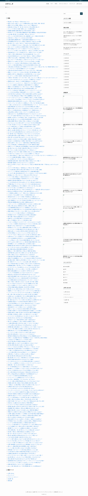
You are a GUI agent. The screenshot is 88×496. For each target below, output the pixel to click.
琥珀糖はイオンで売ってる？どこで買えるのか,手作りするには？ (23, 175)
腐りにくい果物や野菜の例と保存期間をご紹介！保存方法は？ (22, 446)
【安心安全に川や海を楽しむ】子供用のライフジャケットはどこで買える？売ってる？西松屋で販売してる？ (33, 66)
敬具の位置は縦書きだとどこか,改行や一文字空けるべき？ (21, 270)
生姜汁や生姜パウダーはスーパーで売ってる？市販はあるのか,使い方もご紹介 (26, 401)
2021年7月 (66, 82)
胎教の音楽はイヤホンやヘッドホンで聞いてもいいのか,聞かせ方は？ (24, 211)
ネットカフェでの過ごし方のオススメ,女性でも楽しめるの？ (22, 332)
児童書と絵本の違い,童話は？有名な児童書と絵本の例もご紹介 (22, 383)
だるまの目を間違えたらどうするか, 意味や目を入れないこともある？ (24, 303)
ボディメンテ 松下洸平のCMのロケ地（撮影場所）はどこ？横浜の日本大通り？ (26, 36)
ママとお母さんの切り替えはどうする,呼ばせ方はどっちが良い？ (23, 325)
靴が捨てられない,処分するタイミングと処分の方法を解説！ (22, 225)
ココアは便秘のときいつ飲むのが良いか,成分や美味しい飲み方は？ (23, 426)
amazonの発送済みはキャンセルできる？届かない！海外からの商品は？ (24, 56)
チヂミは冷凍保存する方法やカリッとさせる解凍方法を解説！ (22, 238)
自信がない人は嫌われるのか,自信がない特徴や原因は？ (21, 402)
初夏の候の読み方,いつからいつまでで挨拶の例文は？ (20, 464)
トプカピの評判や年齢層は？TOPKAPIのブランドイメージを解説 (23, 178)
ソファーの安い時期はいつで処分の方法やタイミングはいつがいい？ (24, 176)
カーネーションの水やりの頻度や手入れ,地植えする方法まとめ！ (23, 392)
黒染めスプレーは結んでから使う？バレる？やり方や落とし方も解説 (24, 61)
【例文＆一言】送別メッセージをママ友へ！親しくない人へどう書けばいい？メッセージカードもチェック (32, 77)
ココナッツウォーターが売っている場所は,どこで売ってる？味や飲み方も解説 (26, 103)
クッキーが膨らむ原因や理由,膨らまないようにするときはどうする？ (24, 381)
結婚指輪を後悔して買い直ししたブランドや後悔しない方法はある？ (24, 265)
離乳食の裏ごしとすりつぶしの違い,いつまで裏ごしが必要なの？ (23, 269)
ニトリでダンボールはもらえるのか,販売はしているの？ (21, 247)
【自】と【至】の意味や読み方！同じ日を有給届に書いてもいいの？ (24, 54)
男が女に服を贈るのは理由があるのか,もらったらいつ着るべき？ (23, 435)
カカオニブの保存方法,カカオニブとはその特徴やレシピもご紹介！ (23, 370)
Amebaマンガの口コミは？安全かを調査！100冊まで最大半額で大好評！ (25, 139)
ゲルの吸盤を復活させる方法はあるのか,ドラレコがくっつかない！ (23, 279)
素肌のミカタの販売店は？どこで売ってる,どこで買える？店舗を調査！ (24, 86)
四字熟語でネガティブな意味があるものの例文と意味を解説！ (22, 214)
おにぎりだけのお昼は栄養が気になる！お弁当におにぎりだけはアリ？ (24, 131)
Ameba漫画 (67, 266)
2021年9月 (66, 76)
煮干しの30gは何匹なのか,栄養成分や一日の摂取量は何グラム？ (23, 373)
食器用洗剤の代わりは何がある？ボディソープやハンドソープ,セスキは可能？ (26, 460)
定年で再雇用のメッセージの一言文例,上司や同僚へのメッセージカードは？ (25, 200)
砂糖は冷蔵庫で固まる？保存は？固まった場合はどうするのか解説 (23, 121)
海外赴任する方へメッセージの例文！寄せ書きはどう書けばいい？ (23, 196)
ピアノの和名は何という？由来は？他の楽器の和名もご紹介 (22, 126)
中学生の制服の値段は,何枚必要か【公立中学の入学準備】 (21, 287)
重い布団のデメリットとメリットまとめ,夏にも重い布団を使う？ (23, 261)
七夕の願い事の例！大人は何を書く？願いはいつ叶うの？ (21, 34)
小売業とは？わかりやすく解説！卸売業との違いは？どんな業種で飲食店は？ (26, 151)
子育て (66, 279)
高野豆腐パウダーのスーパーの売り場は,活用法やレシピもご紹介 (23, 449)
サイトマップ (11, 475)
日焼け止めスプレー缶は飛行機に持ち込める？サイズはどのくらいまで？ (25, 113)
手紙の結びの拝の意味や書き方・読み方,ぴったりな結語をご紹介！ (23, 256)
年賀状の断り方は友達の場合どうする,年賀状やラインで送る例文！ (23, 348)
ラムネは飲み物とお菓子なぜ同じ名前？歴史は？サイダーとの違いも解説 (25, 169)
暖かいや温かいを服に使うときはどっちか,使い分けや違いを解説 (23, 281)
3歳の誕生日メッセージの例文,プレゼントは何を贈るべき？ (22, 307)
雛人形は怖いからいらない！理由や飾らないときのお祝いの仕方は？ (24, 357)
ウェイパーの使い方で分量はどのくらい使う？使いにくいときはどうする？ (25, 442)
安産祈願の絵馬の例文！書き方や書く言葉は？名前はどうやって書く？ (24, 160)
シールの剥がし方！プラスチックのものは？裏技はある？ (21, 159)
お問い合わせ (11, 473)
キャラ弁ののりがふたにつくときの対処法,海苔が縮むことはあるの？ (24, 361)
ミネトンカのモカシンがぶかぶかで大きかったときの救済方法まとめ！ (24, 198)
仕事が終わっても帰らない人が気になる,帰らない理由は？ (21, 354)
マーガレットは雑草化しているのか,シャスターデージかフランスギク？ (24, 363)
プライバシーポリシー (13, 477)
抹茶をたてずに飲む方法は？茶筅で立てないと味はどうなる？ (22, 298)
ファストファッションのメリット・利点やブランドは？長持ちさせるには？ (25, 83)
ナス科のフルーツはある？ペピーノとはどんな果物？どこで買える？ (24, 153)
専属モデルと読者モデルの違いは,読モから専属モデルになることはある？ (25, 411)
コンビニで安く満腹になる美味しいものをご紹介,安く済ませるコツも (24, 328)
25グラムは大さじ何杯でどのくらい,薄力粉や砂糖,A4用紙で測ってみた (24, 242)
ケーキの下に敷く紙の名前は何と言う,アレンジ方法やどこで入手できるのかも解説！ (27, 173)
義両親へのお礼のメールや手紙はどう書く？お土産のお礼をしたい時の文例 (25, 117)
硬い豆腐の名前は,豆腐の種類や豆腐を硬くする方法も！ (21, 249)
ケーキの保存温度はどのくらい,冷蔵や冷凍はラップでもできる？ (23, 366)
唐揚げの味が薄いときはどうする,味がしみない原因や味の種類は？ (23, 410)
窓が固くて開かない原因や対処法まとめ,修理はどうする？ (21, 431)
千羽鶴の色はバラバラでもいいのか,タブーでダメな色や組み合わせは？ (24, 184)
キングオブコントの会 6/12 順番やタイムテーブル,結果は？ (21, 68)
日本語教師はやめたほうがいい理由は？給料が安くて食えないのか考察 (24, 41)
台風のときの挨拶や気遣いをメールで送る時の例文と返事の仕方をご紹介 (25, 209)
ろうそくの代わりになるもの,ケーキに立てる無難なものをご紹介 (23, 283)
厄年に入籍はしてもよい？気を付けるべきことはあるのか (21, 254)
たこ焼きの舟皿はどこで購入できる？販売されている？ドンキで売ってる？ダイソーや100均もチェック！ (32, 155)
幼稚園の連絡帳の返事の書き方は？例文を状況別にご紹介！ (22, 30)
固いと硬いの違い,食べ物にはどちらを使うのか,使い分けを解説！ (23, 294)
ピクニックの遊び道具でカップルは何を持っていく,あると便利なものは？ (25, 424)
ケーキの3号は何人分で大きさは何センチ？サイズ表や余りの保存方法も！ (25, 182)
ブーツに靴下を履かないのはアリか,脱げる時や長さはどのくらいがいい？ (25, 439)
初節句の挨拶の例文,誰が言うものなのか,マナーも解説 (20, 359)
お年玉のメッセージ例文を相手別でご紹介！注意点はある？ (22, 319)
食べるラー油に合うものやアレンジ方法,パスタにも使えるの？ (22, 433)
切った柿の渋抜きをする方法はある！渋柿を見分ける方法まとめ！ (23, 372)
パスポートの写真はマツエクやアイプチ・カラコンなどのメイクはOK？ (24, 222)
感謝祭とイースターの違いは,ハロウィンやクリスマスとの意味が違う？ (24, 290)
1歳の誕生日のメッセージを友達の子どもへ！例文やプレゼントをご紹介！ (25, 52)
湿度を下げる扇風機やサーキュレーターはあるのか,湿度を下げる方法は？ (25, 258)
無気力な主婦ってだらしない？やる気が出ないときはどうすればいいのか (25, 108)
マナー (66, 277)
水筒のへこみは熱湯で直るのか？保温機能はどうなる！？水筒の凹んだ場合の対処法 (27, 337)
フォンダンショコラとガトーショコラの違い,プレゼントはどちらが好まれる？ (26, 390)
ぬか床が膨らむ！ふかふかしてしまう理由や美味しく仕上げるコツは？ (24, 457)
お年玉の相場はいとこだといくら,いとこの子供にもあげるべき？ (23, 232)
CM (65, 269)
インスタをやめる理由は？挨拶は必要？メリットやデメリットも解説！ (24, 92)
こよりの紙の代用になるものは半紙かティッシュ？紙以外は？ (22, 352)
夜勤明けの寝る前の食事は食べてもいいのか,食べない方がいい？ (23, 180)
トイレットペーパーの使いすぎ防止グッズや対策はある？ (21, 213)
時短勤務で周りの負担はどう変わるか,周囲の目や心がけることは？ (23, 408)
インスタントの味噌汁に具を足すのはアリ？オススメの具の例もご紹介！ (25, 223)
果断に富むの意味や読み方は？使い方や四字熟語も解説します (22, 88)
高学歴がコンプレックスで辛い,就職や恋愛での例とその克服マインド (24, 227)
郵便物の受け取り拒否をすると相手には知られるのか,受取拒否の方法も (24, 245)
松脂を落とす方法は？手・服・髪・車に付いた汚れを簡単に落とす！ (24, 27)
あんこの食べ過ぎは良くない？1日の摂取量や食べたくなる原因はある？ (24, 466)
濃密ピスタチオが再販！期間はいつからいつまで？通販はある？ (23, 25)
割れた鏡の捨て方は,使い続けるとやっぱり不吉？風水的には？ (22, 458)
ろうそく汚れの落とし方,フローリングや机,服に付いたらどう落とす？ (24, 440)
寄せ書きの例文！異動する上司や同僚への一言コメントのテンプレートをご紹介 (26, 260)
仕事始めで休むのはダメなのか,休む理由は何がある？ (20, 386)
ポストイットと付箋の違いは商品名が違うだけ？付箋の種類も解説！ (24, 171)
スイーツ (66, 274)
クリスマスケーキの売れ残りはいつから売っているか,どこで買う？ (23, 316)
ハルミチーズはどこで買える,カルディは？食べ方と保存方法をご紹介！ (24, 234)
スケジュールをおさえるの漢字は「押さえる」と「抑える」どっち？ (24, 346)
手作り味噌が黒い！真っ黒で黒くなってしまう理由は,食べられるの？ (24, 430)
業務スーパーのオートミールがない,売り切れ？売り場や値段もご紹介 (24, 72)
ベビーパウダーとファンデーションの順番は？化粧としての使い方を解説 (25, 97)
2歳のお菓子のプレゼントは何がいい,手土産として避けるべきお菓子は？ (25, 419)
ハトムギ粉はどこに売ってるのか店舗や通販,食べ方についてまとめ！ (24, 240)
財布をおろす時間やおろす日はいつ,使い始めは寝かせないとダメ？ (23, 191)
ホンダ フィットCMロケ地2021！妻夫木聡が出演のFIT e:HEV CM (23, 75)
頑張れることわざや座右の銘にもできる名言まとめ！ (20, 218)
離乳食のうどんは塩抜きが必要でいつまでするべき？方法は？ (22, 305)
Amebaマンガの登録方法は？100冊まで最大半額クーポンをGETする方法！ (25, 141)
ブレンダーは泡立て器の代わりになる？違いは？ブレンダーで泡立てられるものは (27, 115)
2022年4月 (66, 58)
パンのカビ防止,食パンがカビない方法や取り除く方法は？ (21, 388)
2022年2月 (66, 63)
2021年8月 (66, 79)
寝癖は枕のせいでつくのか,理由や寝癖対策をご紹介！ (20, 330)
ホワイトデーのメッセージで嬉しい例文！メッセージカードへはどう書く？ (25, 455)
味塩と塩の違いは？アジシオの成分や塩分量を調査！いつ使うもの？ (24, 119)
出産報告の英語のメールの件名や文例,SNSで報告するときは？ (22, 301)
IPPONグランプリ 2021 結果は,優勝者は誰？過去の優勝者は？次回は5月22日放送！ (27, 32)
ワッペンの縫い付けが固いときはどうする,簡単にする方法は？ (22, 448)
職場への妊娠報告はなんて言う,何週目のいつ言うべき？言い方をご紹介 (24, 185)
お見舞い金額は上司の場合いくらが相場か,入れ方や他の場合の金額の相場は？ (26, 413)
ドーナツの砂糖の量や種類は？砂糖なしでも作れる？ (20, 157)
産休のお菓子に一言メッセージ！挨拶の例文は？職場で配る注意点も (24, 142)
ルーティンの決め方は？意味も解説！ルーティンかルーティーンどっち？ (25, 90)
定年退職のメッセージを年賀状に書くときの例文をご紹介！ (22, 243)
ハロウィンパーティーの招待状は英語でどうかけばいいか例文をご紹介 (24, 204)
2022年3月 (66, 60)
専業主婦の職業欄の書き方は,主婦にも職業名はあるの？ (21, 202)
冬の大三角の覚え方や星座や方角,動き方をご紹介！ (20, 341)
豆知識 (66, 282)
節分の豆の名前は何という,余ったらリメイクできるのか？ (21, 334)
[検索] (82, 0)
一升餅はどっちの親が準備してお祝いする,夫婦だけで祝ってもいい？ (24, 384)
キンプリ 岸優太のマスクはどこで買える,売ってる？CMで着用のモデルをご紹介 (26, 45)
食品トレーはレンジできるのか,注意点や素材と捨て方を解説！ (22, 308)
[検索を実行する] (81, 13)
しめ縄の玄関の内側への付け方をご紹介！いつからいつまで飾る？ (23, 323)
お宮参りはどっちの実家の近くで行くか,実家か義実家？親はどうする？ (24, 296)
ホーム (60, 491)
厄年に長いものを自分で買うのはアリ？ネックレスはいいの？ (22, 137)
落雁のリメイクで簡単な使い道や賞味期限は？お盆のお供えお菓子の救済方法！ (26, 146)
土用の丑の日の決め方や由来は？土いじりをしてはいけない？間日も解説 (25, 70)
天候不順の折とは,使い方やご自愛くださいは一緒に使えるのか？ (23, 252)
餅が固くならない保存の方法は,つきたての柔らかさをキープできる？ (24, 289)
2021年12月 (66, 68)
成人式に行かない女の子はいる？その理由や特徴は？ (20, 317)
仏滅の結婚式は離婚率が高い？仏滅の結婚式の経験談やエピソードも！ (24, 39)
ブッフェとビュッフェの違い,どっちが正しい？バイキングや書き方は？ (24, 462)
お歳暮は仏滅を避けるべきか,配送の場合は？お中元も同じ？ (22, 453)
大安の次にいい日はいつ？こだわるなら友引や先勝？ (20, 37)
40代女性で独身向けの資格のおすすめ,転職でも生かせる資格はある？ (24, 393)
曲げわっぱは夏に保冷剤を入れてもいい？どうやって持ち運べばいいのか (25, 130)
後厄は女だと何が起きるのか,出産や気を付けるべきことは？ (22, 274)
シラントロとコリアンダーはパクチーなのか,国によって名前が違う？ (24, 292)
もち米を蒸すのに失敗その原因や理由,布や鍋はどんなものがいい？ (23, 451)
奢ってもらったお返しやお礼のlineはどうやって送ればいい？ (22, 150)
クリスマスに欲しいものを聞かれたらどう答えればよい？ (21, 187)
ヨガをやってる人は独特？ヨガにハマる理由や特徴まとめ (21, 195)
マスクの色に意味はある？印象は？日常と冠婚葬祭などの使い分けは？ (24, 95)
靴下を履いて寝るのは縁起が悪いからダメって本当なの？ (21, 216)
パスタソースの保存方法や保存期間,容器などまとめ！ (20, 375)
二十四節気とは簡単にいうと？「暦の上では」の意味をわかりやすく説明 (25, 193)
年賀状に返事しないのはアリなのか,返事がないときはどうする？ (23, 343)
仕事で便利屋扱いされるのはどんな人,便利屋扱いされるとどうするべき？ (25, 444)
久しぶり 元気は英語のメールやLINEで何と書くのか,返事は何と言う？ (24, 397)
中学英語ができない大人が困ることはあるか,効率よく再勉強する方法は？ (25, 420)
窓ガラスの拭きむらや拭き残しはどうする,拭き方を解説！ (21, 417)
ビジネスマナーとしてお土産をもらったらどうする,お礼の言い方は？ (24, 267)
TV (65, 271)
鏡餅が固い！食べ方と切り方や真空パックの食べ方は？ (21, 364)
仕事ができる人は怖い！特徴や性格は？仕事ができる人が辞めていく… (24, 57)
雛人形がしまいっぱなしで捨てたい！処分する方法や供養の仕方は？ (24, 43)
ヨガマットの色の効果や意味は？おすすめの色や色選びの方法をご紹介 (24, 65)
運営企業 (10, 480)
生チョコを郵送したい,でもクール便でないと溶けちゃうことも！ (23, 285)
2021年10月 (66, 74)
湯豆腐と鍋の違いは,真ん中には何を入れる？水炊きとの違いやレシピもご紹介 (26, 406)
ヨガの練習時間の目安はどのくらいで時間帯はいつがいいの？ (22, 207)
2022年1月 (66, 66)
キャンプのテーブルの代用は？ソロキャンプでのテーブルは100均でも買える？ (26, 99)
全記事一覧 (10, 478)
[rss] (80, 0)
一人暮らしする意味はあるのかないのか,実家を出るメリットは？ (23, 350)
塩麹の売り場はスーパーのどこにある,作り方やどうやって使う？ (23, 395)
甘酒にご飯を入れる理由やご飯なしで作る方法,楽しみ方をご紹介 (23, 399)
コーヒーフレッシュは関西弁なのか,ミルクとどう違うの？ (21, 377)
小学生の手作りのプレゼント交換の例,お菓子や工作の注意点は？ (23, 278)
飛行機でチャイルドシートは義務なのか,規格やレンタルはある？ (23, 428)
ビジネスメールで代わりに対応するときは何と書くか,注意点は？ (23, 404)
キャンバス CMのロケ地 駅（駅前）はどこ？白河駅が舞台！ (22, 28)
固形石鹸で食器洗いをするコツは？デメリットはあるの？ (21, 162)
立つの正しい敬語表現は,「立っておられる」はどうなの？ (21, 379)
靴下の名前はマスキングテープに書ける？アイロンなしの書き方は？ (24, 48)
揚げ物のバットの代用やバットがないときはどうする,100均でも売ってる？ (25, 368)
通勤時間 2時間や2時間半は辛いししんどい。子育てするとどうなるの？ (24, 101)
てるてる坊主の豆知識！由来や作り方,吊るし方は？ (20, 437)
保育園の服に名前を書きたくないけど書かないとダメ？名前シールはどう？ (25, 326)
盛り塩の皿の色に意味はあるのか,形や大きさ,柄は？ (20, 355)
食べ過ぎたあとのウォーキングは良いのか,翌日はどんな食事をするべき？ (25, 299)
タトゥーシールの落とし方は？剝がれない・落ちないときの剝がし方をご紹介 (26, 50)
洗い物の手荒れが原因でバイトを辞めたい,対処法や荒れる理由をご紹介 (24, 415)
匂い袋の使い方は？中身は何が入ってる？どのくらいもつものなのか (24, 133)
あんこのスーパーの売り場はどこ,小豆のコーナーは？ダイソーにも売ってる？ (26, 59)
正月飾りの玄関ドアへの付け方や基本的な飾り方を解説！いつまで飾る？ (25, 310)
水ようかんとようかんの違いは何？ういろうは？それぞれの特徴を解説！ (25, 122)
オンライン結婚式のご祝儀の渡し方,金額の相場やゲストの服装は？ (23, 84)
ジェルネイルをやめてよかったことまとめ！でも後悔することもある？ (24, 79)
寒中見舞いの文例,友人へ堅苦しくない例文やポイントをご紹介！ (23, 314)
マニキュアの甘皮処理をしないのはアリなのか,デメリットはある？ (23, 272)
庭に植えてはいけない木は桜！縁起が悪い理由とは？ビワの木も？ (23, 148)
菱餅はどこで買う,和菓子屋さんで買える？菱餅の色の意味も (22, 251)
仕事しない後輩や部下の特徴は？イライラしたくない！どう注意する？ (24, 128)
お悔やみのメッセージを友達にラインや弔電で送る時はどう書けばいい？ (25, 236)
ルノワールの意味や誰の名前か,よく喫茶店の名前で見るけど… (22, 422)
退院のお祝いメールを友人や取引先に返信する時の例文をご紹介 (23, 231)
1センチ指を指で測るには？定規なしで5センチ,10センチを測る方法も (24, 263)
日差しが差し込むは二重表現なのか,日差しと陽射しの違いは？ (22, 205)
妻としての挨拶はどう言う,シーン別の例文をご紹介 (20, 220)
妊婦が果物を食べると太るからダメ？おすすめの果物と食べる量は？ (24, 106)
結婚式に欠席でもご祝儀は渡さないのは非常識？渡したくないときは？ (24, 74)
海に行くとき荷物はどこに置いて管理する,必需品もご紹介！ (22, 321)
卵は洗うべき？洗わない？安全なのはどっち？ (19, 21)
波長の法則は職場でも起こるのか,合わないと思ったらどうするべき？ (24, 276)
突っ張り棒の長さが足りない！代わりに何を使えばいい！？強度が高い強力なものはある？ (29, 189)
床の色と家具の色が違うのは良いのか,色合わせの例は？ (21, 345)
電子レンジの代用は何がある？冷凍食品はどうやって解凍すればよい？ (24, 110)
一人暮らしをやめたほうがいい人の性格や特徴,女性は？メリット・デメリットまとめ (27, 104)
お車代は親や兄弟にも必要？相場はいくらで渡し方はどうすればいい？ (24, 135)
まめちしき (9, 4)
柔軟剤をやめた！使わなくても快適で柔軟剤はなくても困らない (23, 81)
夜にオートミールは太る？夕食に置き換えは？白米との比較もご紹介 (24, 63)
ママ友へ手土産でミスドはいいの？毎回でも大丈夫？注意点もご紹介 (24, 124)
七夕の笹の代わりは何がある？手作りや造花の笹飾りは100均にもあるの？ (25, 94)
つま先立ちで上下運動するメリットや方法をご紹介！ (20, 339)
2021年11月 (66, 71)
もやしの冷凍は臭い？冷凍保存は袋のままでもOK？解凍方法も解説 (23, 144)
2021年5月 (66, 87)
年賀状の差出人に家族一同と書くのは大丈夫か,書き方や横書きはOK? (24, 312)
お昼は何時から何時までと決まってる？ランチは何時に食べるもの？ (24, 112)
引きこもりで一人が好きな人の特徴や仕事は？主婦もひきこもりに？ (24, 47)
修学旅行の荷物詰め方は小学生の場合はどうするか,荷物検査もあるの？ (24, 336)
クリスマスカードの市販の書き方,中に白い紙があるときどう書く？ (23, 229)
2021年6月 (66, 84)
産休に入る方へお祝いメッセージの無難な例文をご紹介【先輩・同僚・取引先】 (26, 23)
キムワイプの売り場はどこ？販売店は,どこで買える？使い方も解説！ (24, 167)
